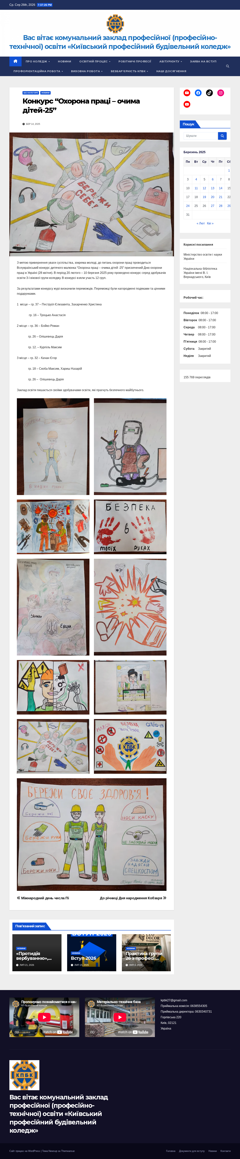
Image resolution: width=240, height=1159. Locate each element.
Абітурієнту (169, 61)
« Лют (201, 223)
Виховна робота (86, 71)
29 (229, 205)
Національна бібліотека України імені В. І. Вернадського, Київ (200, 273)
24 (188, 205)
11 (196, 188)
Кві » (210, 223)
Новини (64, 61)
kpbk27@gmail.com (174, 1000)
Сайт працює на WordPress (25, 1151)
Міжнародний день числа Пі (44, 898)
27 (212, 205)
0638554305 (198, 1006)
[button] (227, 66)
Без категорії (31, 93)
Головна (170, 1151)
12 (204, 188)
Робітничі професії (134, 61)
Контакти (225, 1151)
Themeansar (67, 1151)
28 (220, 205)
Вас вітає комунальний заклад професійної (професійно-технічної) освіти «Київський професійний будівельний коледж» (58, 1113)
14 (220, 188)
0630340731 (203, 1011)
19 (204, 197)
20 (212, 197)
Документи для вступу (192, 1151)
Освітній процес (94, 61)
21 (220, 197)
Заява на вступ (203, 61)
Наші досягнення (171, 71)
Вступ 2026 (83, 958)
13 (212, 188)
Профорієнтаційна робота (37, 71)
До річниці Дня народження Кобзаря (131, 898)
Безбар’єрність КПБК (128, 71)
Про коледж (37, 61)
